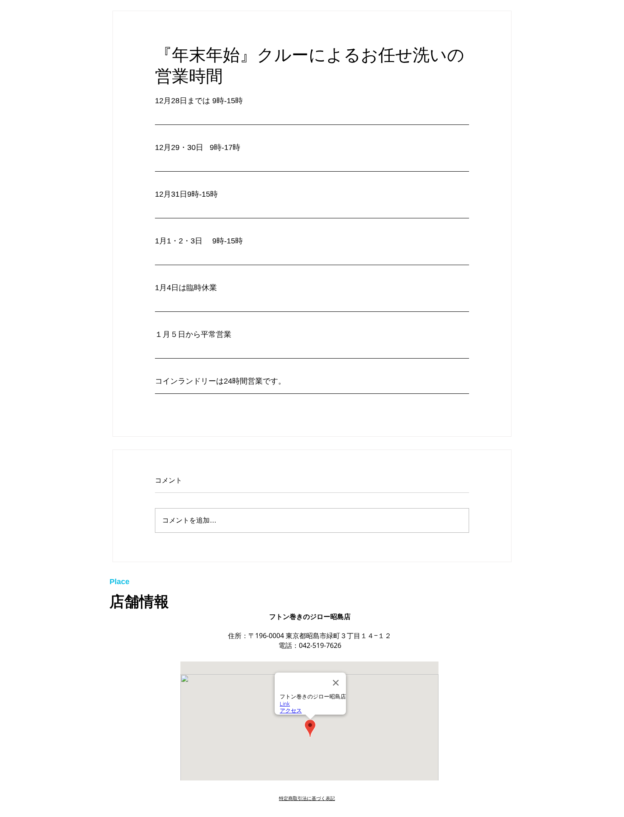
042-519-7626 (320, 645)
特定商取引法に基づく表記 (307, 798)
